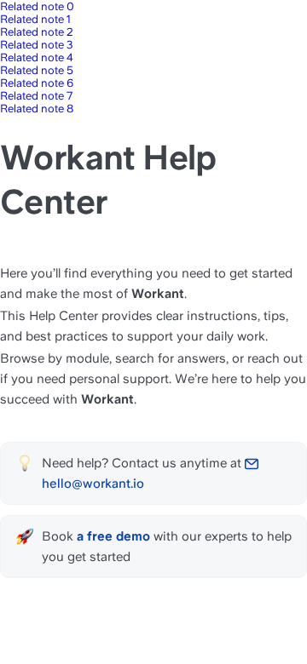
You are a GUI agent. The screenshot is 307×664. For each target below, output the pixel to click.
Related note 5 (36, 70)
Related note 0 (37, 6)
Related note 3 (36, 44)
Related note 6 (36, 83)
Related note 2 (36, 32)
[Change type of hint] (24, 463)
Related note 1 (35, 19)
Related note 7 (36, 95)
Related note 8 (36, 108)
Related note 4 (36, 57)
